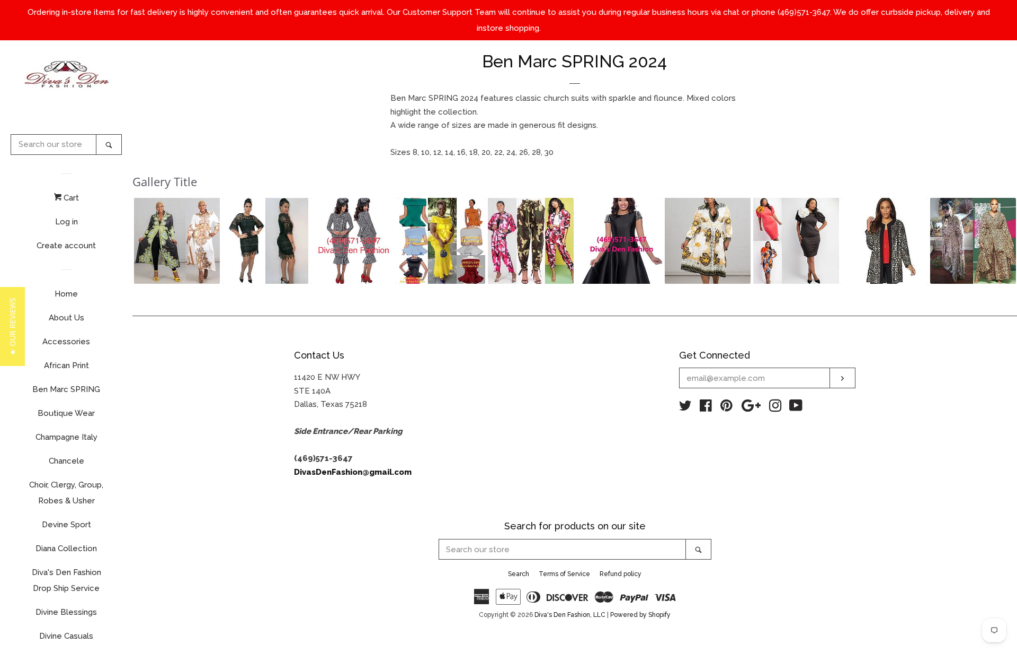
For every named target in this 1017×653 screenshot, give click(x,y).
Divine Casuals (66, 636)
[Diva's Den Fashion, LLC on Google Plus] (751, 408)
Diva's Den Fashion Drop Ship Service (66, 580)
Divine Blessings (66, 612)
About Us (66, 318)
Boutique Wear (66, 413)
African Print (66, 365)
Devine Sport (66, 524)
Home (66, 294)
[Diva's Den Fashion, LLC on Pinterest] (726, 408)
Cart (70, 198)
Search (518, 574)
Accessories (66, 341)
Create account (66, 245)
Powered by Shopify (640, 615)
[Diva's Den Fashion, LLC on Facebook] (705, 408)
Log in (66, 222)
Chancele (66, 461)
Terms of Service (564, 574)
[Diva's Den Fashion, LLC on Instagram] (775, 408)
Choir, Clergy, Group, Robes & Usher (66, 493)
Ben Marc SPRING (66, 389)
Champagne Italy (66, 437)
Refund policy (620, 574)
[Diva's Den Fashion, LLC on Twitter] (685, 408)
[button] (177, 241)
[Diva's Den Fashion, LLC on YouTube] (795, 408)
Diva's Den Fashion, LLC (569, 615)
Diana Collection (66, 548)
